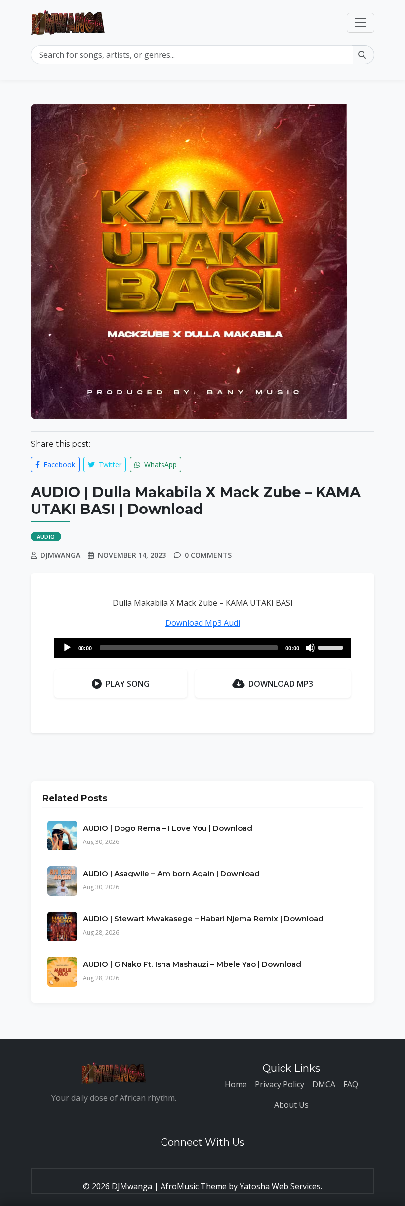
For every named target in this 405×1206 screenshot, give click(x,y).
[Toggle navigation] (360, 23)
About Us (291, 1104)
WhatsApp (159, 464)
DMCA (323, 1084)
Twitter (109, 464)
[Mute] (310, 648)
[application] (202, 648)
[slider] (332, 647)
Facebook (58, 464)
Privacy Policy (279, 1084)
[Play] (67, 648)
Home (236, 1084)
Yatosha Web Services (280, 1186)
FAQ (350, 1084)
